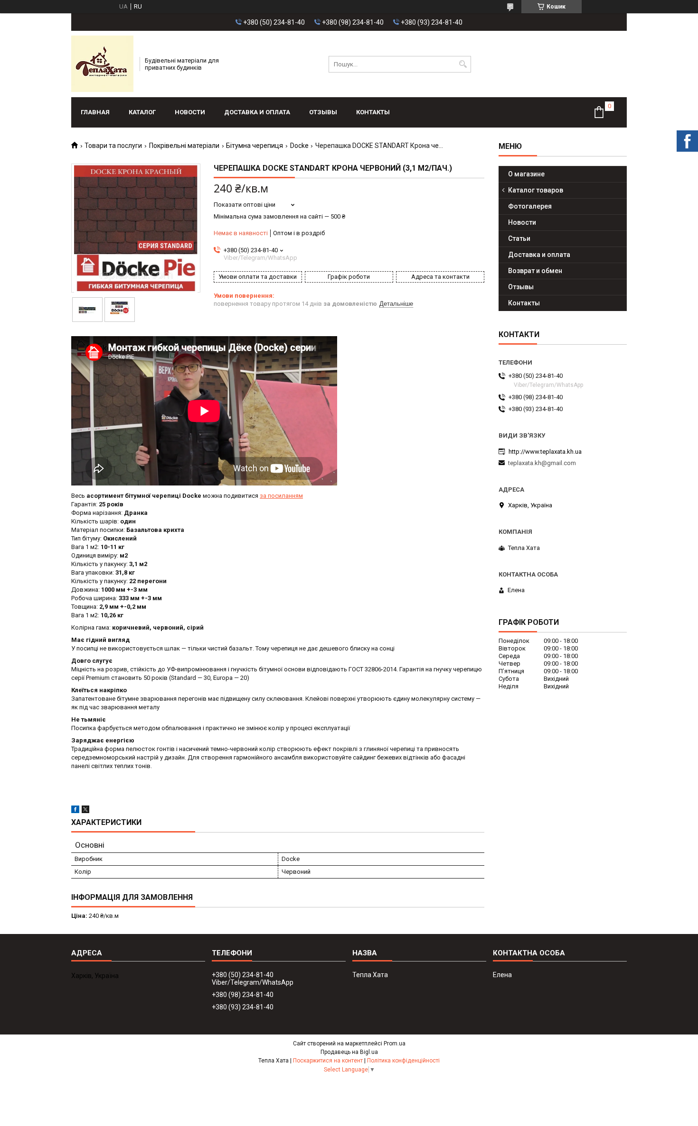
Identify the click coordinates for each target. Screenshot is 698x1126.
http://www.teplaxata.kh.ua (545, 451)
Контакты (373, 112)
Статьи (519, 238)
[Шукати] (462, 64)
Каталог (142, 112)
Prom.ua (395, 1043)
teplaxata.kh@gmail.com (542, 463)
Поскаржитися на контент (328, 1060)
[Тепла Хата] (102, 64)
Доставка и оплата (257, 112)
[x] (85, 811)
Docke (299, 145)
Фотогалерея (530, 206)
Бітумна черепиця (254, 145)
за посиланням (281, 495)
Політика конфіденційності (403, 1060)
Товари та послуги (113, 145)
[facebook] (75, 811)
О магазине (526, 174)
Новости (190, 112)
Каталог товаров (535, 190)
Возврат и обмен (535, 271)
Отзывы (323, 112)
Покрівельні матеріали (184, 145)
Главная (95, 112)
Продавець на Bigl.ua (349, 1052)
